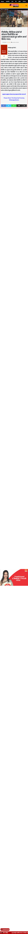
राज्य (6, 29)
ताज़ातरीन (7, 1)
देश (15, 1)
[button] (27, 113)
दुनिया (20, 1)
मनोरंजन (24, 1)
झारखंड (9, 29)
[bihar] (14, 5)
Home (3, 29)
